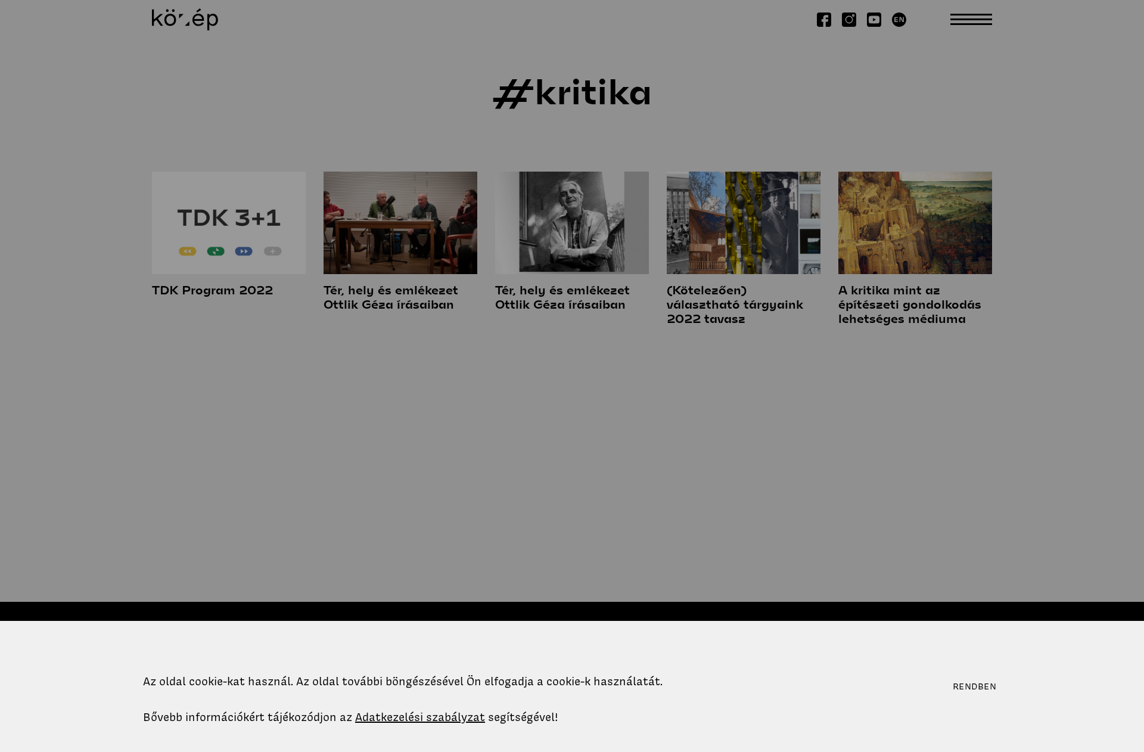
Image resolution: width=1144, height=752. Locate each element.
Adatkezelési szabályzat (420, 717)
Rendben (974, 686)
